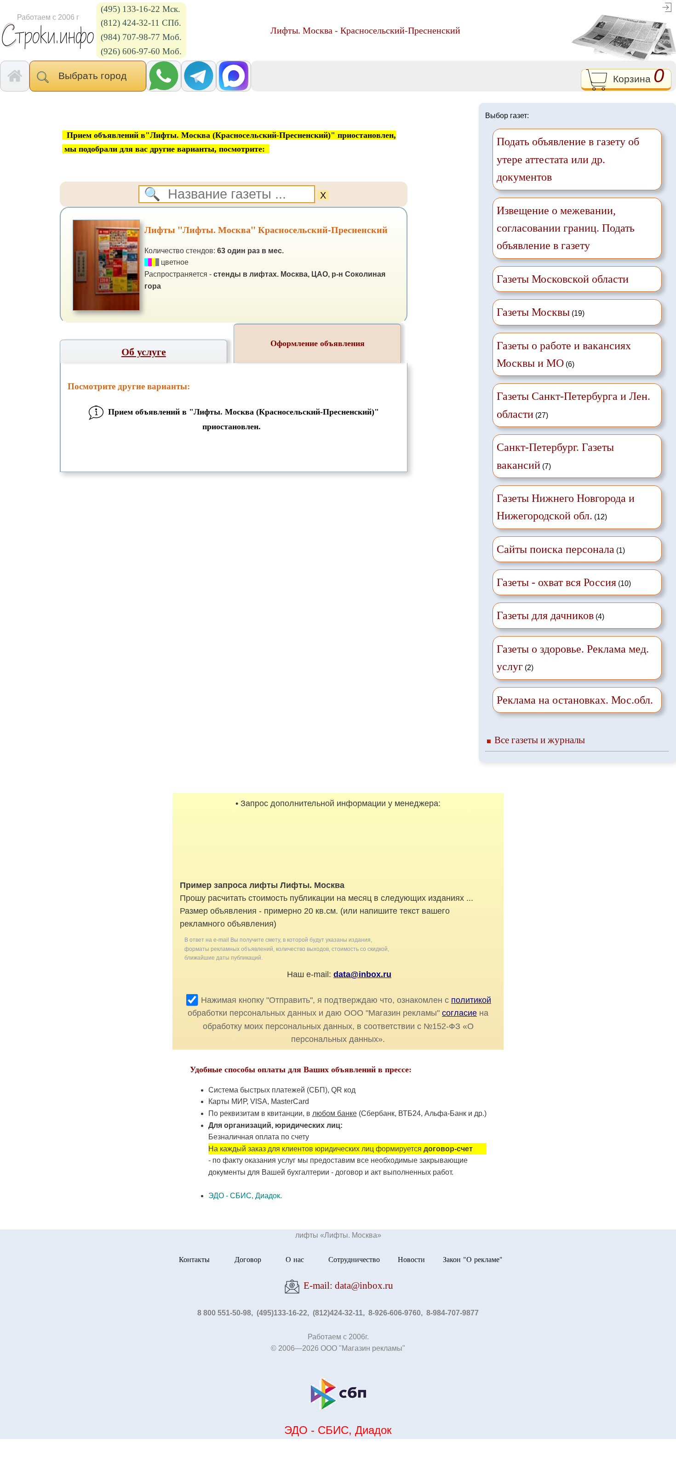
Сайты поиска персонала (555, 549)
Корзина (635, 77)
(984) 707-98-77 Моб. (141, 37)
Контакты (194, 1259)
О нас (295, 1259)
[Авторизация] (666, 7)
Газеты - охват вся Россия (556, 582)
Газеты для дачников (545, 615)
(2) (573, 657)
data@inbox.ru (362, 974)
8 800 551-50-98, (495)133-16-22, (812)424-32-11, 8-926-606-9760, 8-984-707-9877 (338, 1313)
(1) (561, 549)
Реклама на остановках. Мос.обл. (575, 700)
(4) (550, 615)
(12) (566, 507)
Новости (411, 1259)
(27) (573, 405)
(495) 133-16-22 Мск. (140, 9)
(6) (564, 354)
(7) (555, 456)
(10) (564, 582)
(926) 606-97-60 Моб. (141, 51)
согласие (459, 1013)
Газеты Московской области (563, 279)
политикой (471, 1000)
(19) (540, 312)
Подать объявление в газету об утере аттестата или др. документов (568, 159)
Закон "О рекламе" (473, 1259)
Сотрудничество (354, 1259)
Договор (248, 1259)
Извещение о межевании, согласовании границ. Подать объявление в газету (566, 228)
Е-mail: (347, 1285)
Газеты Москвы (533, 312)
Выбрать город (95, 75)
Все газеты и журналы (539, 739)
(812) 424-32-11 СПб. (141, 23)
